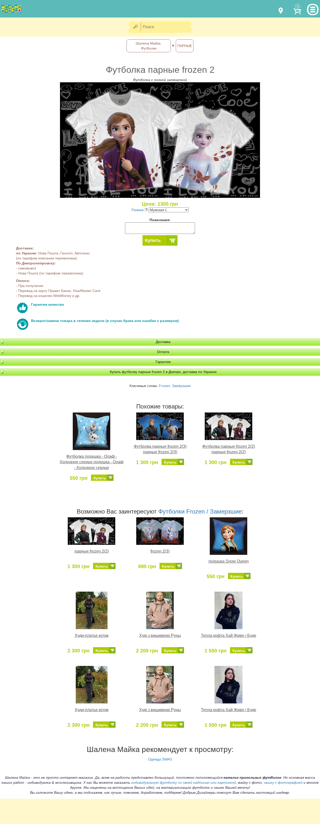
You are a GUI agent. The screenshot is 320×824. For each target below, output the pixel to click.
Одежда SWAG (160, 759)
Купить (153, 240)
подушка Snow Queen (228, 561)
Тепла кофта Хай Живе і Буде (228, 635)
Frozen (164, 386)
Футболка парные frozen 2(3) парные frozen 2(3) (160, 449)
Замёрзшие (181, 386)
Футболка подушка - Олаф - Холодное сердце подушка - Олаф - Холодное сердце (92, 462)
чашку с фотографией (283, 782)
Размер (138, 210)
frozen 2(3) (160, 551)
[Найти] (135, 27)
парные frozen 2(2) (91, 551)
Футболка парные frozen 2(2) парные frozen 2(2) (228, 449)
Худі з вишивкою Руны (160, 635)
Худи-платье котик (91, 635)
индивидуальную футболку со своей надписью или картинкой (183, 782)
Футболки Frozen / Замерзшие (200, 511)
